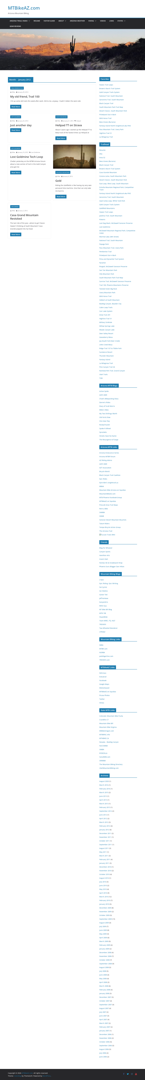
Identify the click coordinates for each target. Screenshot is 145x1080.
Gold (58, 181)
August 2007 (104, 1008)
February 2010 (104, 900)
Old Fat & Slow (104, 417)
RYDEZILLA (103, 753)
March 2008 (103, 986)
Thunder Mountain (106, 356)
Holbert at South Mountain (109, 300)
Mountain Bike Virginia (108, 727)
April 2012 (103, 818)
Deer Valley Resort (106, 333)
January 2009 (104, 949)
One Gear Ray (104, 421)
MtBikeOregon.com (106, 731)
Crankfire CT (104, 720)
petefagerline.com (106, 656)
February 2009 (104, 945)
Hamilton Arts (104, 555)
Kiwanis (102, 219)
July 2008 (102, 971)
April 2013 (103, 800)
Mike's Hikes (104, 410)
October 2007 (104, 1001)
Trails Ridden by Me (17, 88)
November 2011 (105, 837)
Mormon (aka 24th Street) (109, 237)
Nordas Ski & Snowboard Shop (110, 563)
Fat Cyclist (103, 587)
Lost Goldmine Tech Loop (26, 157)
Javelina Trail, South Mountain (110, 216)
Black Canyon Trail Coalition (109, 475)
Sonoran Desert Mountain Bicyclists (112, 520)
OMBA (101, 749)
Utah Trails (103, 374)
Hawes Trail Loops (106, 85)
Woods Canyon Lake (106, 330)
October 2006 (104, 1042)
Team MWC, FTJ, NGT (107, 621)
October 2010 (104, 874)
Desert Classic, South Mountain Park (113, 111)
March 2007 (103, 1023)
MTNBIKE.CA (104, 738)
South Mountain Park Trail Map (111, 107)
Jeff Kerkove (103, 598)
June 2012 (103, 815)
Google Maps (104, 684)
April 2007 (103, 1019)
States (120, 21)
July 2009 (102, 926)
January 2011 (104, 863)
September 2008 (105, 964)
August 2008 (104, 967)
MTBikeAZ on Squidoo (107, 501)
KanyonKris (103, 602)
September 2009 (105, 919)
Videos (103, 21)
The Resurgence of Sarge (108, 440)
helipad (78, 121)
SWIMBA (102, 761)
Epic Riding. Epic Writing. (108, 583)
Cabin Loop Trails (105, 307)
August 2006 (104, 1049)
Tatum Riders (104, 523)
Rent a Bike (103, 509)
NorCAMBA (103, 746)
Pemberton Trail (105, 252)
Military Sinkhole (105, 322)
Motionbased (104, 688)
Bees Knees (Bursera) (107, 122)
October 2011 (104, 841)
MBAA (101, 486)
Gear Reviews (15, 26)
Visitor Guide (49, 21)
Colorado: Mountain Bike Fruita (111, 716)
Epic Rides (103, 479)
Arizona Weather (77, 21)
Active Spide (104, 391)
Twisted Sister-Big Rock (108, 289)
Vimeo (101, 703)
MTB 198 (102, 613)
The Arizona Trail (105, 531)
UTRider (102, 632)
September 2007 (105, 1005)
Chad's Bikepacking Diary (108, 399)
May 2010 (103, 889)
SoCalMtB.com (104, 757)
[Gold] (74, 157)
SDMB (101, 516)
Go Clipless (103, 591)
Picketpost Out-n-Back (107, 114)
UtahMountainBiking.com (109, 768)
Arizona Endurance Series (109, 453)
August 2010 (104, 878)
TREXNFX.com (104, 660)
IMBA (101, 645)
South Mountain (61, 117)
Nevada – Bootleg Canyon (109, 742)
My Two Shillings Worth (108, 413)
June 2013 (103, 796)
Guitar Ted (103, 595)
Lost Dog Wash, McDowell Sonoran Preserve (116, 223)
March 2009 (103, 941)
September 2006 (105, 1045)
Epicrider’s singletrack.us (108, 483)
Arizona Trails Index (19, 21)
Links (111, 21)
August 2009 (104, 923)
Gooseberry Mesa (106, 337)
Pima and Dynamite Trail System (111, 259)
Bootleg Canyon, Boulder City (110, 304)
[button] (29, 20)
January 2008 (104, 993)
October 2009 (104, 915)
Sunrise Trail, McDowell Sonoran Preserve (115, 281)
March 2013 (103, 804)
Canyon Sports (104, 552)
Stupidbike (103, 617)
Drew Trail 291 (104, 315)
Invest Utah (103, 559)
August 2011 (104, 848)
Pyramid (102, 263)
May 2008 (103, 978)
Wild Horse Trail (105, 118)
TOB (101, 378)
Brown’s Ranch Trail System (109, 88)
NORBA (102, 652)
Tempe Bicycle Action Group (110, 527)
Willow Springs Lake (106, 326)
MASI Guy (103, 606)
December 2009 (105, 908)
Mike (13, 92)
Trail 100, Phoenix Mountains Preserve (113, 285)
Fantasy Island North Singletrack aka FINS (115, 126)
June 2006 (103, 1057)
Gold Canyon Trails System (109, 92)
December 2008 (105, 952)
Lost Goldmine (15, 117)
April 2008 (103, 982)
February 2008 (104, 990)
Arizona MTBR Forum (107, 456)
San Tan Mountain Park (108, 270)
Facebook (102, 680)
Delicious (102, 673)
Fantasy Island (104, 359)
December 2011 (105, 833)
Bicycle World (104, 471)
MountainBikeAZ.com (107, 494)
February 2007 (104, 1027)
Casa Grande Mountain (108, 172)
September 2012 (105, 811)
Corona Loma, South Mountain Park (112, 176)
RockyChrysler (104, 425)
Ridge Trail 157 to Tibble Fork (110, 348)
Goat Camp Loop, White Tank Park (112, 201)
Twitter (102, 699)
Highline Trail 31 (105, 133)
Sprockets (103, 432)
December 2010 (105, 867)
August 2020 (104, 781)
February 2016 (104, 789)
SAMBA (102, 512)
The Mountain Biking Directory (110, 764)
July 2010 (102, 882)
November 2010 (105, 871)
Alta (100, 154)
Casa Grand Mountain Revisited (24, 216)
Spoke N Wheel (105, 428)
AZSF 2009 (103, 395)
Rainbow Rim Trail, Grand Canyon (112, 371)
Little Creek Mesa (105, 345)
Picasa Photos (104, 695)
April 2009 (103, 938)
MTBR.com (103, 649)
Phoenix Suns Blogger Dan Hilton (111, 566)
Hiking (91, 21)
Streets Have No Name (107, 436)
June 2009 (103, 930)
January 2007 (104, 1031)
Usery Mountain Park (107, 292)
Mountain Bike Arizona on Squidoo (112, 490)
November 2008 (105, 956)
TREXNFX (102, 624)
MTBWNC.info (104, 734)
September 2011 (105, 844)
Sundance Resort (105, 352)
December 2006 (105, 1034)
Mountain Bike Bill (106, 723)
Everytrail (102, 677)
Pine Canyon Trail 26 (107, 367)
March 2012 (103, 822)
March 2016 (103, 785)
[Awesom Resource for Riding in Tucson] (107, 535)
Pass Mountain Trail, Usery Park (111, 129)
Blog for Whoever (105, 548)
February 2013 (104, 807)
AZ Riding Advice (105, 460)
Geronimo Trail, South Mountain (111, 100)
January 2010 (104, 904)
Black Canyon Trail (106, 103)
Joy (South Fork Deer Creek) (109, 341)
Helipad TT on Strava (68, 125)
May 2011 (103, 852)
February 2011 (104, 859)
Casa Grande (15, 206)
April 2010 (103, 893)
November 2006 (105, 1038)
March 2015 (103, 792)
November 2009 (105, 911)
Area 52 (102, 157)
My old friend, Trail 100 (25, 96)
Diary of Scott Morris (107, 406)
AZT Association (105, 468)
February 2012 (104, 826)
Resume (37, 21)
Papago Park (104, 244)
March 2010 (103, 897)
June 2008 (103, 975)
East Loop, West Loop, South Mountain (113, 184)
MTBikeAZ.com (24, 8)
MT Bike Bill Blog (105, 609)
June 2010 (103, 885)
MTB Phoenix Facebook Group (110, 497)
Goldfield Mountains (62, 172)
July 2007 (102, 1012)
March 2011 (103, 856)
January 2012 (104, 830)
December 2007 (105, 997)
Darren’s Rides (104, 402)
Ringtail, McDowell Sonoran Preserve (113, 266)
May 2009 (103, 934)
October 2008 (104, 960)
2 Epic (101, 580)
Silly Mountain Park (106, 274)
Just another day (20, 125)
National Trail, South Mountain (111, 96)
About (61, 21)
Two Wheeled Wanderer (108, 628)
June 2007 (103, 1016)
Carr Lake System (105, 311)
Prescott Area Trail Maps (108, 505)
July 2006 (102, 1053)
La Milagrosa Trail (106, 137)
